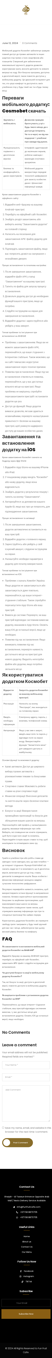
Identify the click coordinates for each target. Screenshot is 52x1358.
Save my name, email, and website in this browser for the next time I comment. (28, 1129)
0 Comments (29, 43)
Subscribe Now (26, 1313)
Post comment (20, 1142)
